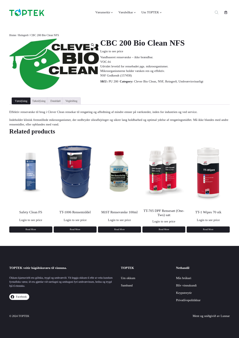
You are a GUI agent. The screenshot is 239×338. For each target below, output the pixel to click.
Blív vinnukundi (186, 285)
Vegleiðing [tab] (71, 100)
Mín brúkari (183, 278)
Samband (127, 285)
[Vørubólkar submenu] (135, 12)
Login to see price (111, 51)
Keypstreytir (184, 293)
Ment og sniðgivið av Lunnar (211, 316)
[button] (92, 45)
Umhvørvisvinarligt (190, 81)
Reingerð (23, 35)
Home (12, 35)
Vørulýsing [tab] (21, 100)
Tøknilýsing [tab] (38, 100)
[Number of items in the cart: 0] (226, 12)
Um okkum (128, 278)
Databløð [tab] (55, 100)
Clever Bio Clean (145, 81)
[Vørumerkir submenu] (112, 12)
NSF (160, 81)
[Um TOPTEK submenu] (161, 12)
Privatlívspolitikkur (188, 300)
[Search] (216, 12)
